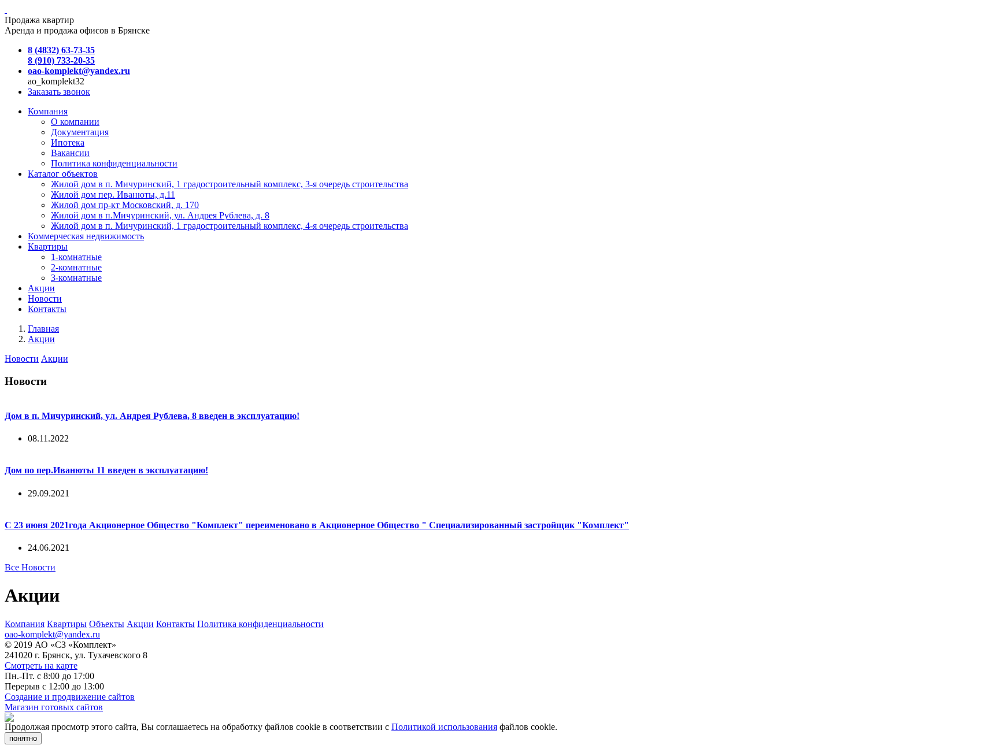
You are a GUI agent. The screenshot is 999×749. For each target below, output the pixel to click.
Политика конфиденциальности (260, 624)
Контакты (175, 624)
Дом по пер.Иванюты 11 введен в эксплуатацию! (106, 470)
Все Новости (30, 567)
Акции (41, 339)
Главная (43, 328)
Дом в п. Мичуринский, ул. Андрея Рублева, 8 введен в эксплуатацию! (152, 416)
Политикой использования (444, 727)
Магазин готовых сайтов (54, 707)
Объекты (106, 624)
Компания (25, 624)
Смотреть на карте (41, 665)
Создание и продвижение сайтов (70, 697)
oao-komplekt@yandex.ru (52, 634)
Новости (22, 359)
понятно (23, 738)
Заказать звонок (59, 92)
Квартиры (67, 624)
